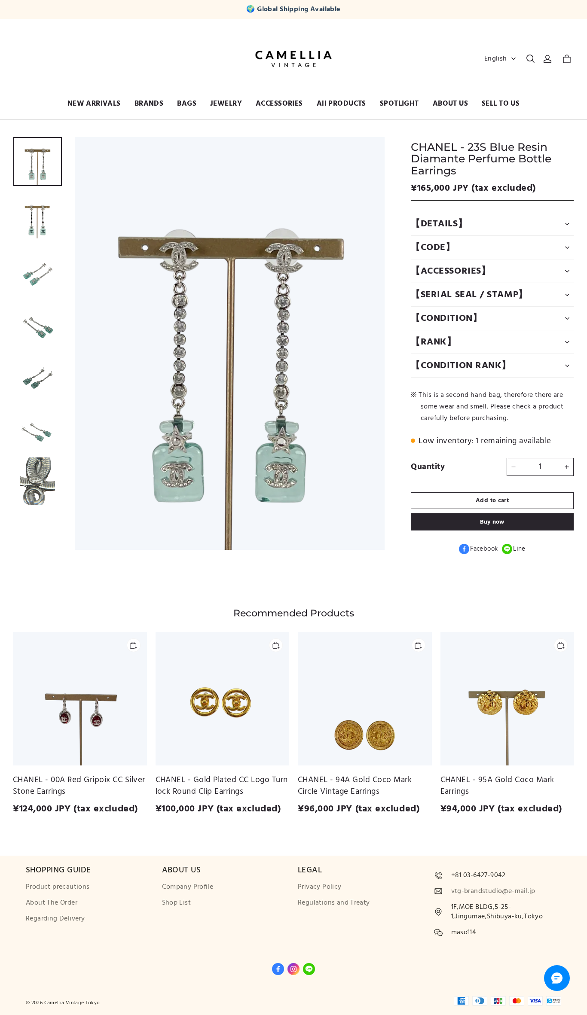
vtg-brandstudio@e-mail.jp (493, 891)
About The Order (51, 902)
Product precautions (58, 886)
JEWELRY (226, 103)
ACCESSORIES (279, 103)
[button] (530, 58)
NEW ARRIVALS (94, 103)
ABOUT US (450, 103)
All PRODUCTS (341, 103)
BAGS (186, 103)
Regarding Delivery (55, 918)
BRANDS (149, 103)
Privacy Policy (320, 886)
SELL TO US (501, 103)
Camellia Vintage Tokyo (72, 1002)
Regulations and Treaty (334, 902)
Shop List (176, 902)
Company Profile (188, 886)
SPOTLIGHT (399, 103)
